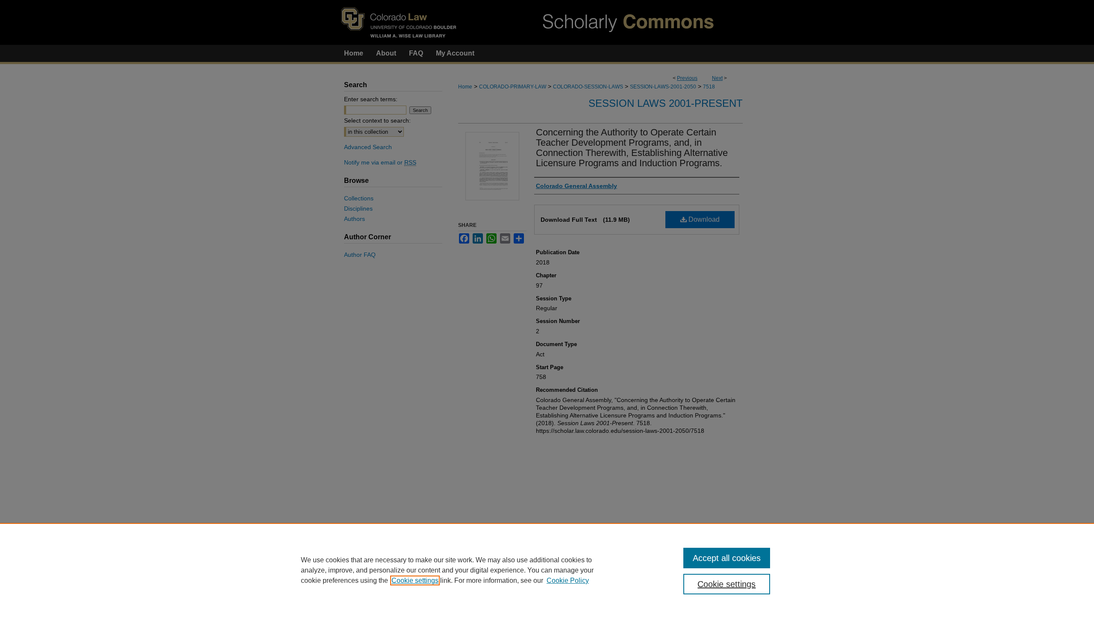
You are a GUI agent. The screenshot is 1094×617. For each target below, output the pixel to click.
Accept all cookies (727, 558)
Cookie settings (414, 580)
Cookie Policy (568, 580)
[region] (547, 570)
